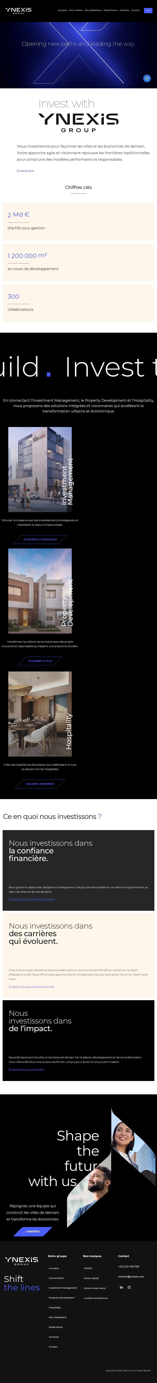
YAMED (88, 1268)
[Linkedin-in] (121, 1287)
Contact (53, 1346)
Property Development (67, 603)
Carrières (54, 1337)
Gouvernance (56, 1278)
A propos (54, 1268)
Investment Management (67, 481)
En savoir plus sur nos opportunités (31, 986)
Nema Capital (91, 1278)
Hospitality (68, 731)
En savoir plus (25, 170)
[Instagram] (129, 1287)
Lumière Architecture (96, 1298)
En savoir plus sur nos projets (26, 1069)
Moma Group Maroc (95, 1288)
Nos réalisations (58, 1317)
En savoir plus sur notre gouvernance (32, 899)
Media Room (56, 1327)
